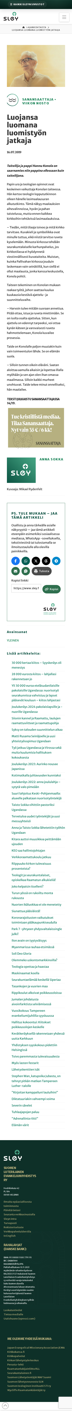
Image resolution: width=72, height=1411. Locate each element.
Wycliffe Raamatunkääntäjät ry (26, 1390)
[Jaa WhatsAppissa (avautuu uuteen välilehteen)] (26, 561)
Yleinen (13, 640)
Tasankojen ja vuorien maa (30, 986)
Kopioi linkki (19, 580)
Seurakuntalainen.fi (19, 1373)
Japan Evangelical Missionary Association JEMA (36, 1347)
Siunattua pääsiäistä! (26, 911)
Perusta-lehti (15, 1364)
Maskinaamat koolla (25, 973)
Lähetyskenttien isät (26, 1070)
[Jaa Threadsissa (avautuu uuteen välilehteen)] (46, 561)
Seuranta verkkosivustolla (19, 1214)
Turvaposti (10, 1223)
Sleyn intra (10, 1218)
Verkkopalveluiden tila (17, 1231)
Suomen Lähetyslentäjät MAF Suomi (29, 1377)
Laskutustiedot (13, 1310)
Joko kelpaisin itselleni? (27, 887)
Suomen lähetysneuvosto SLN (25, 1381)
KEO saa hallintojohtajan (29, 851)
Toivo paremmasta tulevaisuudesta (35, 1056)
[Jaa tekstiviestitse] (26, 571)
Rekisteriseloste (14, 1227)
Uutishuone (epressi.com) (19, 1318)
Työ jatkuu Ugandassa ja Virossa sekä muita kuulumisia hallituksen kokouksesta (36, 753)
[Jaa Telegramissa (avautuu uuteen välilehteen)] (56, 561)
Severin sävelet (22, 1105)
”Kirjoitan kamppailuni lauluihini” (35, 1092)
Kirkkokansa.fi (16, 1352)
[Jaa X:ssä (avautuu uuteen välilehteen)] (36, 561)
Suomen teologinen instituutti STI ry (29, 1386)
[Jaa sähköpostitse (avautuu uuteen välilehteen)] (15, 571)
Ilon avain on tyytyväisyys (29, 941)
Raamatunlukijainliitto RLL (23, 1368)
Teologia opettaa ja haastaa (30, 967)
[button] (64, 17)
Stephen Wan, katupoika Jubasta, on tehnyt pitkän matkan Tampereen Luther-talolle (36, 1081)
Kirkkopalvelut (16, 1356)
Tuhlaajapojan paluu (25, 1112)
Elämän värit (21, 1125)
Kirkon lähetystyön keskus (23, 1360)
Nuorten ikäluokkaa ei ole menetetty (36, 905)
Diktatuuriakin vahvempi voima (33, 1099)
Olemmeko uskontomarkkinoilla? (34, 960)
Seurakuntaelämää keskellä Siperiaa (36, 980)
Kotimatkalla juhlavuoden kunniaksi (36, 775)
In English (10, 1235)
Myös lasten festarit (25, 1063)
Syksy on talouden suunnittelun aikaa (37, 730)
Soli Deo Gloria (21, 954)
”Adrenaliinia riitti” (25, 1119)
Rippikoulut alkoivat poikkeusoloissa (36, 993)
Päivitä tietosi (12, 1210)
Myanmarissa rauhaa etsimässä (33, 947)
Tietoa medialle (13, 1314)
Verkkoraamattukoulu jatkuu (31, 857)
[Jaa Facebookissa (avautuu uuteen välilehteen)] (15, 561)
